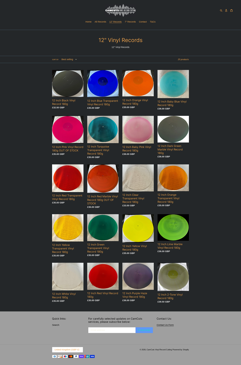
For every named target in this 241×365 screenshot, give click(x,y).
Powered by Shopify (180, 350)
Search (55, 325)
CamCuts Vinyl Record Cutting (159, 350)
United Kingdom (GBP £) (66, 349)
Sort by (55, 59)
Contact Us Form (165, 325)
